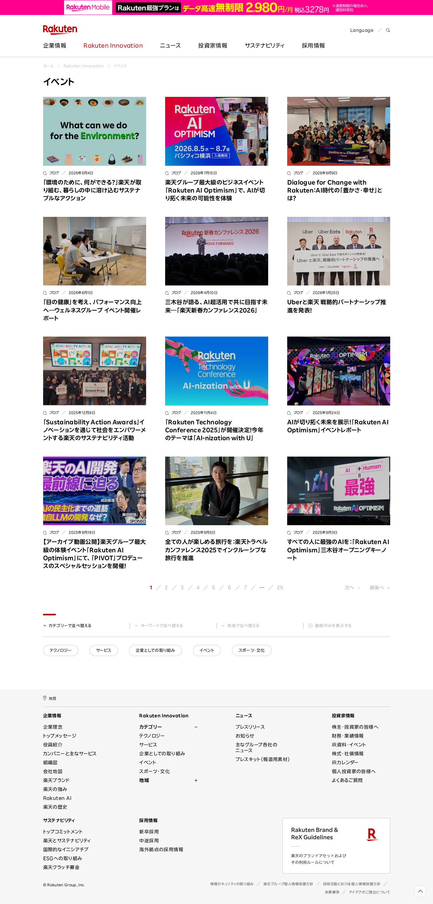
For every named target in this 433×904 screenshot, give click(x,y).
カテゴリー (70, 626)
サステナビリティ (265, 45)
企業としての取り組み (155, 650)
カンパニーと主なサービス (70, 753)
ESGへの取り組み (62, 858)
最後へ (377, 587)
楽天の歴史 (55, 807)
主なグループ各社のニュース (256, 747)
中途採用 (149, 840)
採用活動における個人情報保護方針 (352, 884)
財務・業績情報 (348, 735)
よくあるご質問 (347, 780)
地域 (243, 626)
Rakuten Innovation (113, 45)
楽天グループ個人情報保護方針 (288, 884)
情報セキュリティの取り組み (232, 884)
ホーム (48, 66)
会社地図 (53, 771)
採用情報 (313, 45)
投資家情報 (212, 45)
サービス (103, 650)
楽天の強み (55, 789)
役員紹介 (53, 744)
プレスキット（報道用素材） (263, 759)
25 (280, 587)
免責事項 (332, 892)
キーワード (162, 626)
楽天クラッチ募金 (61, 867)
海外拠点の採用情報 (161, 849)
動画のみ (333, 626)
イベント (120, 66)
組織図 (50, 762)
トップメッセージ (60, 735)
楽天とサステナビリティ (67, 840)
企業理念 (53, 727)
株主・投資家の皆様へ (355, 727)
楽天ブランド (56, 780)
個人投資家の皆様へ (354, 771)
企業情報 (54, 45)
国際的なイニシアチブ (66, 849)
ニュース (170, 45)
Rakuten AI (57, 798)
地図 (52, 698)
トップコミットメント (63, 831)
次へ (349, 587)
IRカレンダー (345, 762)
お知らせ (245, 735)
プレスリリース (250, 727)
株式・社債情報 (348, 753)
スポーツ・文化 (252, 650)
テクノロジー (61, 650)
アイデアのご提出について (369, 892)
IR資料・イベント (349, 744)
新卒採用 (149, 831)
